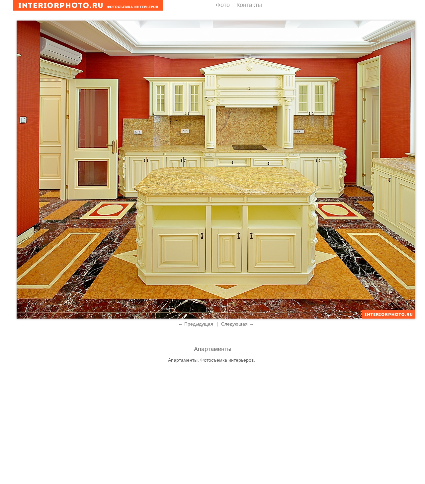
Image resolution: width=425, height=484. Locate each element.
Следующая (234, 324)
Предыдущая (198, 324)
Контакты (249, 5)
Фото (223, 5)
